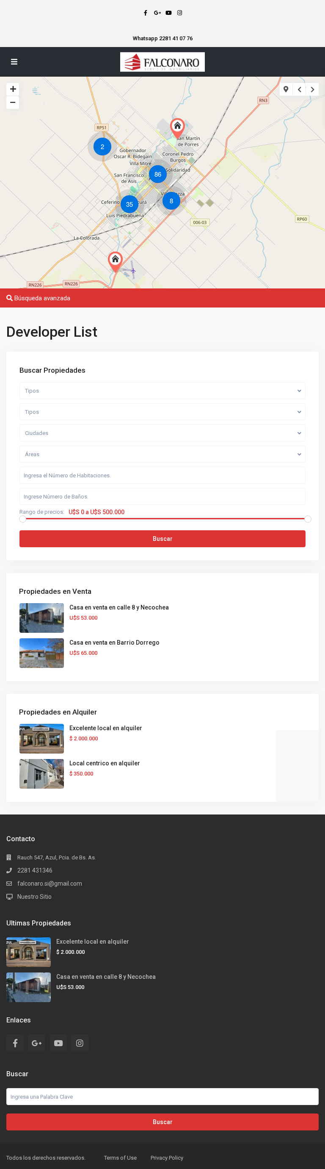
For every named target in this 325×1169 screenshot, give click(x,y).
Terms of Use (120, 1158)
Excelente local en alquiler (105, 728)
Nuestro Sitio (34, 896)
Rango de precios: (41, 512)
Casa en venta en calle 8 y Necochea (119, 607)
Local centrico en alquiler (104, 763)
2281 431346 (34, 870)
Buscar (163, 538)
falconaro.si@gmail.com (49, 883)
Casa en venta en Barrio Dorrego (114, 642)
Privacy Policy (167, 1158)
